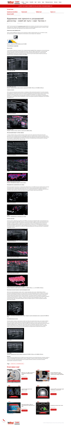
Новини (60, 2)
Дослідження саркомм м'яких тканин (57, 405)
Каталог (27, 2)
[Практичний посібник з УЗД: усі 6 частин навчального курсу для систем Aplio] (14, 407)
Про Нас (39, 2)
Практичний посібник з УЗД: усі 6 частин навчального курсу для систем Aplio (28, 405)
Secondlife (31, 2)
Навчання (55, 2)
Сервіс (43, 2)
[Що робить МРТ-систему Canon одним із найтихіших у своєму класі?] (43, 392)
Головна (22, 2)
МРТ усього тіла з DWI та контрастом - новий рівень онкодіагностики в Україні (28, 373)
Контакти (24, 3)
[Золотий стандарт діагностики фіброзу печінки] (14, 392)
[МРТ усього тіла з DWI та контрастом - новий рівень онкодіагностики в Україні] (14, 376)
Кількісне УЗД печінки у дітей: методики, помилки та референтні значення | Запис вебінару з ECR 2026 (57, 373)
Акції (35, 2)
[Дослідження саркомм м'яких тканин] (43, 407)
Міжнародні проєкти (49, 2)
